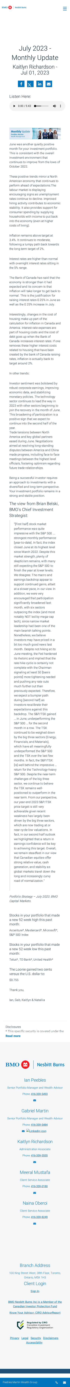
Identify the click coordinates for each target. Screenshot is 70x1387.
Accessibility (34, 1342)
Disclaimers (50, 1338)
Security (36, 1338)
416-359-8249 (39, 1217)
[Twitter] (30, 84)
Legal (24, 1338)
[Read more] (13, 1036)
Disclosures (13, 1027)
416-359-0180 (39, 1186)
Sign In (35, 1291)
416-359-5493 (39, 1094)
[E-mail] (49, 84)
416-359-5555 (39, 1155)
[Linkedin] (39, 84)
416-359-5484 (39, 1125)
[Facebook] (21, 84)
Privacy (14, 1338)
